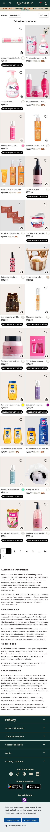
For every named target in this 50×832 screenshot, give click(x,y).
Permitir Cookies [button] (13, 820)
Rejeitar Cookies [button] (30, 820)
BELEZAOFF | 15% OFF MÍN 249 (12, 65)
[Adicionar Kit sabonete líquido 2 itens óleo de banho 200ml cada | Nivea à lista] (20, 419)
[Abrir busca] (10, 3)
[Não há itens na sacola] (45, 3)
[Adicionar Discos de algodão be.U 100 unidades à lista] (20, 28)
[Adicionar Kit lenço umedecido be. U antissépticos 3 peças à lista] (20, 204)
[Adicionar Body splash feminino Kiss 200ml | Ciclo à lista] (20, 248)
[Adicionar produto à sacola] (21, 53)
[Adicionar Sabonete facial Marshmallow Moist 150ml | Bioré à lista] (20, 72)
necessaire (38, 700)
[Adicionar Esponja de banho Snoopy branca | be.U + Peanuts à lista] (45, 460)
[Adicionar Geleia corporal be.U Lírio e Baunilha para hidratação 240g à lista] (20, 331)
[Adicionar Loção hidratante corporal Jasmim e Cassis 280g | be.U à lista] (45, 160)
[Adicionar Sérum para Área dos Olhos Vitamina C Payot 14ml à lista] (45, 288)
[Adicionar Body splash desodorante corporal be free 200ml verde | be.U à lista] (20, 460)
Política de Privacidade (26, 813)
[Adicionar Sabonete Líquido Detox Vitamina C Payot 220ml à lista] (45, 116)
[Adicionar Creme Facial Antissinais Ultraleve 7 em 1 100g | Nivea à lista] (45, 204)
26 (45, 551)
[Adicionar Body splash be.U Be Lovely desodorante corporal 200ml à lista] (20, 116)
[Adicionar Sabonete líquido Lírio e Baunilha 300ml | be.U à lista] (45, 504)
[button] (15, 825)
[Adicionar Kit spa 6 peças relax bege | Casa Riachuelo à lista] (45, 248)
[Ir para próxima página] (3, 556)
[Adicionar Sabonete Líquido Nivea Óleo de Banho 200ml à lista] (20, 375)
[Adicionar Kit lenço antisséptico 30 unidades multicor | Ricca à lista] (20, 504)
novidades (25, 622)
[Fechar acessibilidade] (48, 28)
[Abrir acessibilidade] (45, 32)
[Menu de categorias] (4, 3)
